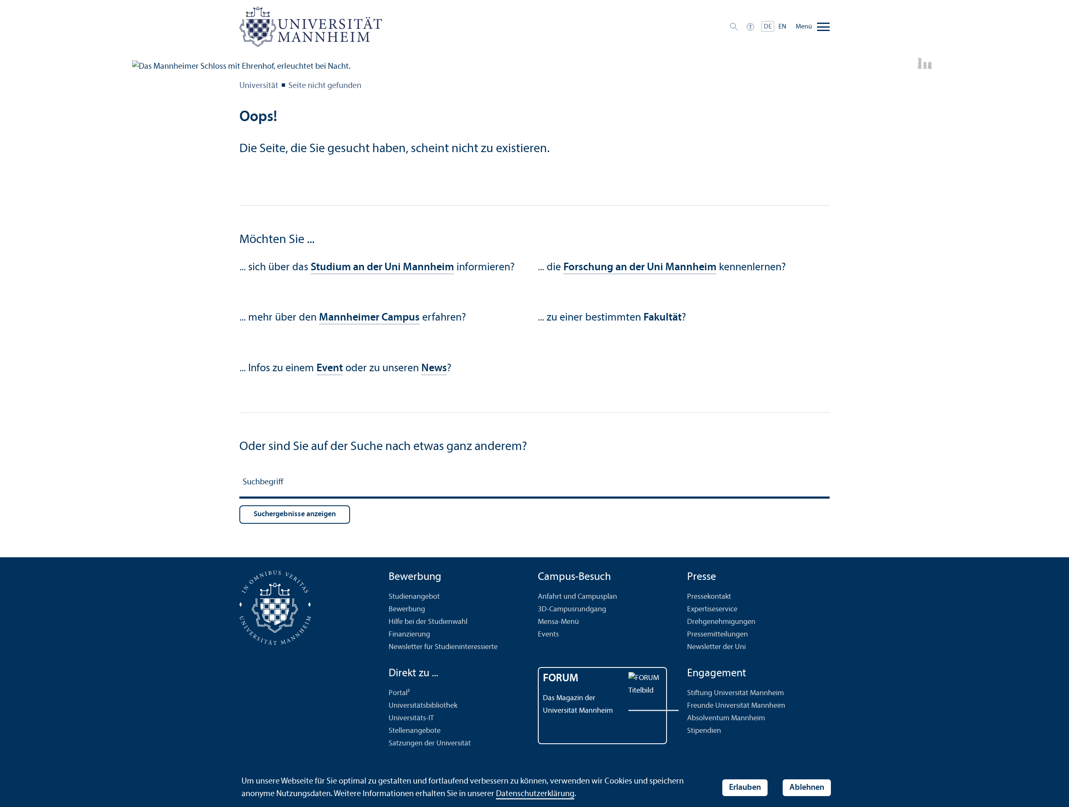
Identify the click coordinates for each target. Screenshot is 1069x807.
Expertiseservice (712, 609)
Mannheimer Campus (369, 317)
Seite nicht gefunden (324, 86)
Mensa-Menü (558, 622)
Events (548, 635)
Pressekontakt (709, 597)
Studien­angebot (414, 597)
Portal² (399, 693)
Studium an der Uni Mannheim (382, 267)
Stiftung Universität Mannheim (735, 693)
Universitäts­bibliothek (423, 706)
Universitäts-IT (411, 718)
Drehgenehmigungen (721, 622)
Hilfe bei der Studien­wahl (428, 622)
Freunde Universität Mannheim (736, 706)
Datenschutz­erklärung (535, 794)
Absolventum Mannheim (726, 718)
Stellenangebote (415, 731)
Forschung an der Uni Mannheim (639, 267)
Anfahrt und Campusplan (577, 597)
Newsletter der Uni (716, 647)
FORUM (561, 678)
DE (768, 26)
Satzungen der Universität (430, 744)
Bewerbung (407, 609)
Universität (258, 86)
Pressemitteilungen (717, 635)
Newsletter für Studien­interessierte (443, 647)
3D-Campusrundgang (572, 609)
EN (782, 26)
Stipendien (704, 731)
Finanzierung (409, 635)
